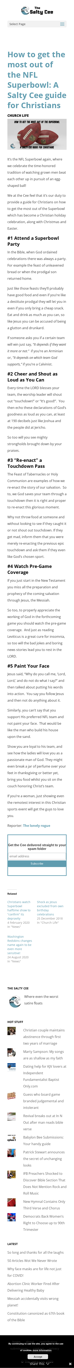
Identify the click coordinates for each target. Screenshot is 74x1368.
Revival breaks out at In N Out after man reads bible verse (43, 1122)
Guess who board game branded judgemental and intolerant (43, 1101)
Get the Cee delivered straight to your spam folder (37, 847)
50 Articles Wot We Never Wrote (32, 1260)
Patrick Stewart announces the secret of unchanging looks (44, 1159)
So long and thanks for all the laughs (35, 1252)
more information (42, 1350)
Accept (38, 1357)
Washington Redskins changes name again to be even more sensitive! (19, 945)
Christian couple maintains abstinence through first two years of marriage (44, 1037)
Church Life (18, 115)
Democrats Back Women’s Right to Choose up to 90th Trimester (44, 1223)
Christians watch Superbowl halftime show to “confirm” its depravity (18, 910)
